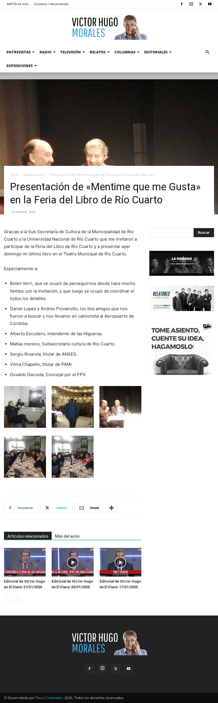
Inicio (14, 174)
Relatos (98, 52)
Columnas (124, 52)
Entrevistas (19, 52)
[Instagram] (191, 4)
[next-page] (16, 598)
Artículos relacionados (27, 536)
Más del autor (67, 536)
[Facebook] (181, 4)
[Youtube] (210, 4)
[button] (207, 52)
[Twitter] (200, 4)
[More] (112, 508)
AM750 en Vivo (18, 4)
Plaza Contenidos (49, 697)
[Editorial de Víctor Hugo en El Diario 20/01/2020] (72, 562)
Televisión (70, 52)
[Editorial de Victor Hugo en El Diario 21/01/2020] (25, 562)
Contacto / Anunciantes (51, 4)
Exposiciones (20, 65)
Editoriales (155, 52)
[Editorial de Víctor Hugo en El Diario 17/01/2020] (120, 562)
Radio (45, 52)
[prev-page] (7, 598)
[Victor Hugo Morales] (109, 27)
